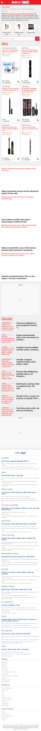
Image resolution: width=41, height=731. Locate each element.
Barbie (3, 692)
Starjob (3, 712)
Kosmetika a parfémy (6, 697)
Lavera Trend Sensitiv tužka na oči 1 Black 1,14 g (30, 128)
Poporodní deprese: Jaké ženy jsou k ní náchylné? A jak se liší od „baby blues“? (20, 627)
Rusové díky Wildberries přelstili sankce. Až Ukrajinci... (27, 374)
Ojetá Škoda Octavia (6, 679)
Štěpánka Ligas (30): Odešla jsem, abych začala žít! (14, 512)
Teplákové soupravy (6, 699)
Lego (3, 693)
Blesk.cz (5, 347)
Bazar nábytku (5, 705)
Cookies (30, 727)
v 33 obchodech (26, 82)
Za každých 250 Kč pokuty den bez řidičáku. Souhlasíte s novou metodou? (19, 526)
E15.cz (4, 335)
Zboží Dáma (4, 668)
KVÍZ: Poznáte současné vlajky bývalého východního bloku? (16, 595)
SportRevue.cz (6, 322)
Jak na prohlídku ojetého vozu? (9, 672)
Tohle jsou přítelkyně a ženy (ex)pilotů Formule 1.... (26, 325)
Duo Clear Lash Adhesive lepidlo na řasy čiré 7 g (10, 51)
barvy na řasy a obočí (13, 13)
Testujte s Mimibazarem (7, 688)
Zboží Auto (4, 677)
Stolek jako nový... (6, 514)
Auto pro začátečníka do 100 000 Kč (10, 675)
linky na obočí (9, 15)
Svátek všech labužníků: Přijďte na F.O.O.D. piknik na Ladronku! (16, 583)
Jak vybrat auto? (5, 681)
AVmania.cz (5, 407)
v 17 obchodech (26, 159)
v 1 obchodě (5, 121)
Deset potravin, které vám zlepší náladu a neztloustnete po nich (16, 625)
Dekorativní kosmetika (28, 9)
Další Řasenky (25, 48)
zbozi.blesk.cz (5, 9)
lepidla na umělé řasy (26, 13)
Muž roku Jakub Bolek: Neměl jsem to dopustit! (12, 652)
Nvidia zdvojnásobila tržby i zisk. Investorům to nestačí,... (27, 337)
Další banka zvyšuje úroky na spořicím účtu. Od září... (27, 386)
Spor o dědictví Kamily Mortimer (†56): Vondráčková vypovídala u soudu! (18, 498)
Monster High (5, 690)
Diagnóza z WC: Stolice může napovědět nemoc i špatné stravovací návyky (19, 623)
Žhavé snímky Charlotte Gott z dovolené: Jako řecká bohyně (16, 496)
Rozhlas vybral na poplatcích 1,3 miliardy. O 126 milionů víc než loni (17, 467)
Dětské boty (4, 701)
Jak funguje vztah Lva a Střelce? (9, 613)
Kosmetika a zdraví (15, 9)
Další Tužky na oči (26, 125)
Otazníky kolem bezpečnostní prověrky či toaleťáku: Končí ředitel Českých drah (20, 469)
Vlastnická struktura (23, 728)
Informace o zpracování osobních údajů (18, 727)
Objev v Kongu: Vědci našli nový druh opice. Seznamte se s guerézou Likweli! (19, 639)
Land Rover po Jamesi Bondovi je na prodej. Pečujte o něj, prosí (16, 531)
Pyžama (3, 696)
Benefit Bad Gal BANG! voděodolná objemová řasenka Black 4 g (29, 90)
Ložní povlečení (5, 703)
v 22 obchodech (6, 159)
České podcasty (5, 714)
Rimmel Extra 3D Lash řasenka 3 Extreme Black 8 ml (10, 128)
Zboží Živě (4, 664)
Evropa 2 (4, 719)
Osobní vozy (5, 666)
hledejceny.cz (5, 662)
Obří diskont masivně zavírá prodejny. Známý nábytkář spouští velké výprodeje (20, 562)
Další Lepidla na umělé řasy (9, 48)
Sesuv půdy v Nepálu (6, 656)
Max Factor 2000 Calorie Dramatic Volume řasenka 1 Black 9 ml (30, 51)
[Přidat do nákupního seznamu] (18, 82)
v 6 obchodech (26, 121)
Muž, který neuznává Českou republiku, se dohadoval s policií (16, 654)
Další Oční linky (6, 86)
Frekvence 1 (4, 717)
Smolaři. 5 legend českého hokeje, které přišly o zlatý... (26, 362)
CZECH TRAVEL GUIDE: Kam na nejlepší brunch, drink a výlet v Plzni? (18, 607)
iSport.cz (5, 395)
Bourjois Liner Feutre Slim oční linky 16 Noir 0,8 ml (10, 89)
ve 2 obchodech (6, 82)
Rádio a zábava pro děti (7, 715)
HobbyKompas (5, 674)
